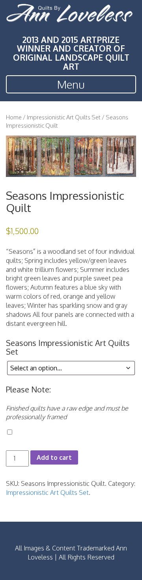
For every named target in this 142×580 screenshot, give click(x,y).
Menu (71, 84)
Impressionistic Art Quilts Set (64, 117)
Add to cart (54, 457)
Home (14, 117)
